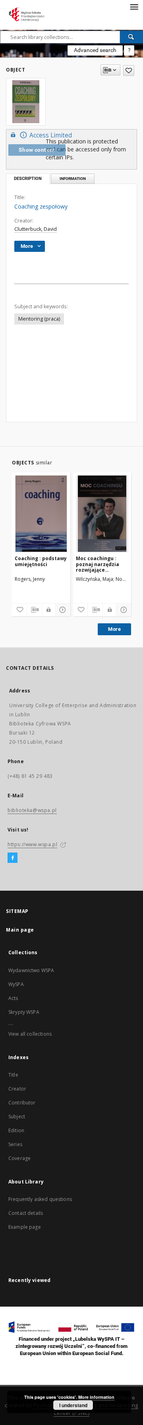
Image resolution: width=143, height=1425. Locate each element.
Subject (16, 1116)
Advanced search (95, 50)
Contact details (25, 1213)
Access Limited (50, 135)
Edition (16, 1130)
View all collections (30, 1034)
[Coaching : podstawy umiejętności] (41, 514)
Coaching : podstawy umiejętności (41, 561)
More (114, 629)
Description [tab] (28, 178)
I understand (73, 1405)
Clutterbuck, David (35, 229)
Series (15, 1144)
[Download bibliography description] (34, 610)
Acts (13, 998)
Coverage (19, 1158)
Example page (24, 1227)
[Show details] (61, 610)
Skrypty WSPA (23, 1012)
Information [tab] (73, 178)
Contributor (22, 1102)
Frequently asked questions (40, 1199)
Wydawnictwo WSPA (31, 970)
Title (13, 1074)
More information (96, 1397)
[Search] (131, 37)
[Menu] (134, 6)
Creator (17, 1088)
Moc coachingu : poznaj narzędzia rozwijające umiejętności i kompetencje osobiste (97, 564)
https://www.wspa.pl (32, 844)
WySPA (16, 984)
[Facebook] (12, 858)
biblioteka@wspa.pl (32, 810)
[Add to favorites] (128, 70)
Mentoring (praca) (39, 318)
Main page (20, 929)
